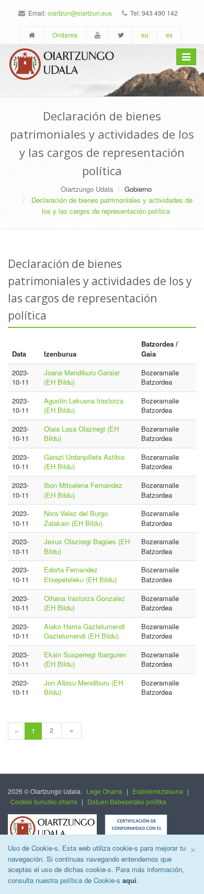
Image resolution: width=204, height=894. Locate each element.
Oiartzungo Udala (87, 189)
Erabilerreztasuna (157, 791)
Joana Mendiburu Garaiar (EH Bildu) (82, 377)
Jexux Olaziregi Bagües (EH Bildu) (87, 546)
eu (145, 34)
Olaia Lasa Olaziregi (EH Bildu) (81, 434)
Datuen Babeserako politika (126, 801)
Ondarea (64, 34)
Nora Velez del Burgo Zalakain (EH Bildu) (76, 518)
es (169, 34)
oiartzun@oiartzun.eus (80, 12)
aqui (129, 880)
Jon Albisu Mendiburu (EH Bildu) (83, 687)
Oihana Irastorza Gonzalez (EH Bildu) (84, 603)
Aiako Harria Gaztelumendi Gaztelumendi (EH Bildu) (84, 631)
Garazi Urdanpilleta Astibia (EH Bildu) (84, 462)
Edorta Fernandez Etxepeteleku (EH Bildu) (80, 574)
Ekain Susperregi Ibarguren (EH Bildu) (85, 659)
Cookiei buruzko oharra (43, 801)
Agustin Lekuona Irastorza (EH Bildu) (83, 405)
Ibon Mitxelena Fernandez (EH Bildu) (83, 490)
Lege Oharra (104, 791)
